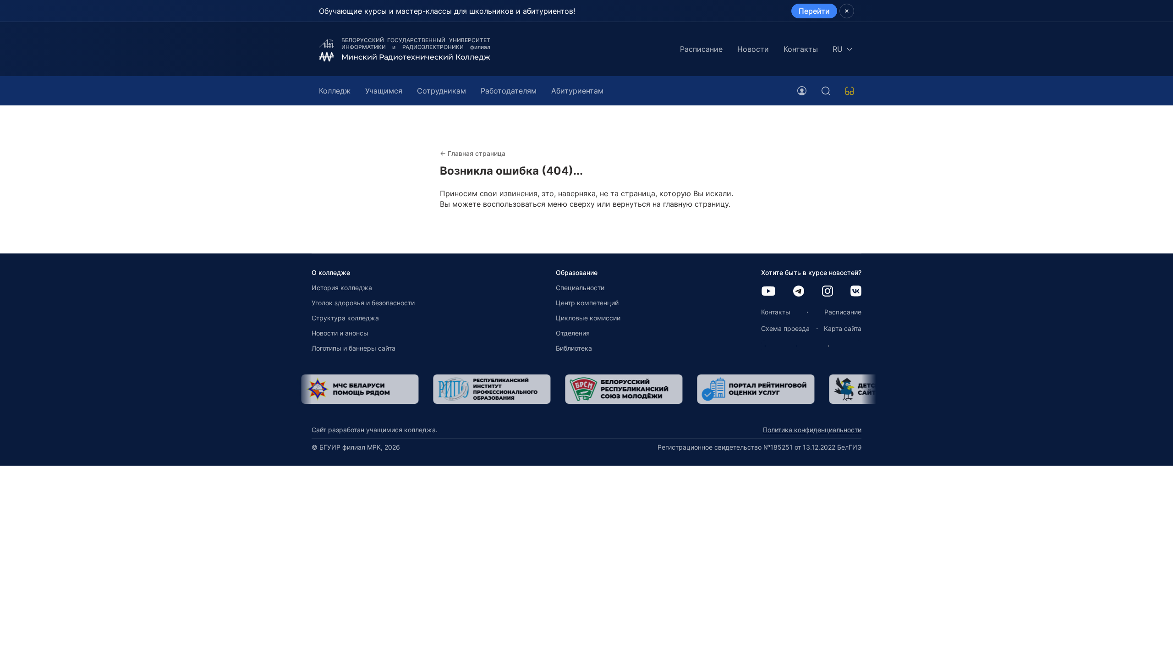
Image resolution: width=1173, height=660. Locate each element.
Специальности (580, 288)
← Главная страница (472, 153)
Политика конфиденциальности (812, 430)
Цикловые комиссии (588, 318)
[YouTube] (768, 292)
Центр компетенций (587, 303)
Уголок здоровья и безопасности (363, 303)
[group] (375, 389)
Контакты (801, 49)
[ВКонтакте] (855, 292)
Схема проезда (785, 328)
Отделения (573, 333)
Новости (753, 49)
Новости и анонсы (340, 333)
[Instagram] (827, 292)
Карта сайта (842, 328)
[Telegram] (798, 292)
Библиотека (574, 348)
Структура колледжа (345, 318)
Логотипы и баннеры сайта (353, 348)
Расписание (701, 49)
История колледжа (342, 288)
